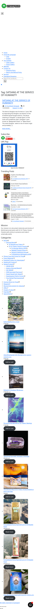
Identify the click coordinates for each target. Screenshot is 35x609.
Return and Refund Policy (14, 72)
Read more (9, 532)
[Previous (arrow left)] (0, 608)
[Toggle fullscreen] (2, 606)
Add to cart (9, 327)
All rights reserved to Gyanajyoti (10, 603)
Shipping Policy (11, 70)
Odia (7, 57)
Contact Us (7, 68)
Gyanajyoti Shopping (10, 76)
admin (13, 201)
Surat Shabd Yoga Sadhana (19, 184)
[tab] (2, 13)
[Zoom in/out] (0, 606)
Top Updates (7, 60)
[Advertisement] (17, 33)
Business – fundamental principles (21, 205)
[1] (30, 605)
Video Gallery (10, 62)
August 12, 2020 (17, 108)
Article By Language (10, 55)
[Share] (4, 606)
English (8, 58)
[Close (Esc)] (5, 606)
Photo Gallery (10, 64)
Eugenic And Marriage (18, 175)
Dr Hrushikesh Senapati (12, 106)
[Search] (5, 81)
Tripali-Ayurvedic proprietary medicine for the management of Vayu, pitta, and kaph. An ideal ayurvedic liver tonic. (21, 195)
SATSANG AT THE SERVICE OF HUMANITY (16, 101)
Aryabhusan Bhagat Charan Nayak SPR (21, 187)
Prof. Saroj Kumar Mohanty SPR (20, 209)
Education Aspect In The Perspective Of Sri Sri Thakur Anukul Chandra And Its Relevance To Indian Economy (22, 215)
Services (6, 74)
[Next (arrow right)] (2, 608)
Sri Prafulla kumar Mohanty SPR (20, 178)
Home (5, 53)
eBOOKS (6, 66)
